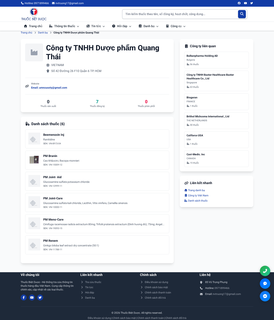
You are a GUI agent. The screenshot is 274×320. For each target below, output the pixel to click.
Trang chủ (35, 26)
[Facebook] (239, 3)
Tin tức (96, 26)
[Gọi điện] (265, 271)
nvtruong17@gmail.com (227, 293)
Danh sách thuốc (198, 200)
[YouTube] (245, 3)
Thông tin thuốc (65, 26)
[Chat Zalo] (265, 283)
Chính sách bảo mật (156, 287)
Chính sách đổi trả (155, 297)
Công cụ (176, 26)
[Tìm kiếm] (242, 14)
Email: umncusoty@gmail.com (49, 87)
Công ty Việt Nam (198, 195)
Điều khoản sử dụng (156, 282)
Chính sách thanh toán (158, 292)
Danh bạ (149, 26)
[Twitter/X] (251, 3)
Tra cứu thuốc (93, 282)
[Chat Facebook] (265, 296)
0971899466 (222, 288)
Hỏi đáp (122, 26)
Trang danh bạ (196, 190)
